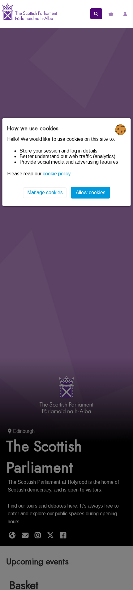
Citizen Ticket (29, 14)
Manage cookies (45, 192)
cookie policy (56, 173)
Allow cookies (90, 192)
